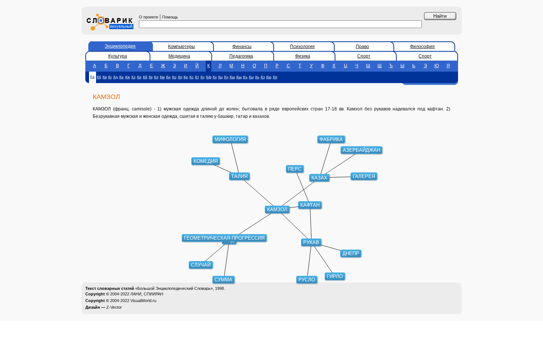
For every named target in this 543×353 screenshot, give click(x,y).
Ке (121, 77)
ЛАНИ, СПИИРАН (146, 294)
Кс (191, 77)
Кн (168, 77)
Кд (115, 77)
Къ (245, 77)
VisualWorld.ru (143, 300)
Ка (92, 77)
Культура (117, 56)
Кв (105, 77)
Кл (156, 77)
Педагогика (241, 56)
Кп (180, 77)
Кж (127, 77)
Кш (232, 77)
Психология (302, 46)
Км (162, 77)
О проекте (148, 17)
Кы (251, 77)
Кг (110, 77)
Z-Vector (114, 307)
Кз (134, 77)
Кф (208, 77)
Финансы (242, 46)
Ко (174, 77)
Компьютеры (181, 46)
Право (362, 46)
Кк (151, 77)
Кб (99, 77)
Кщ (239, 77)
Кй (145, 77)
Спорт (363, 56)
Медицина (179, 56)
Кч (226, 77)
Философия (422, 46)
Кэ (263, 77)
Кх (215, 77)
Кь (257, 77)
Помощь (170, 17)
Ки (139, 77)
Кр (186, 77)
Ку (203, 77)
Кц (220, 77)
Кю (269, 77)
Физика (302, 56)
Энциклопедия (120, 46)
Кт (197, 77)
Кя (275, 77)
